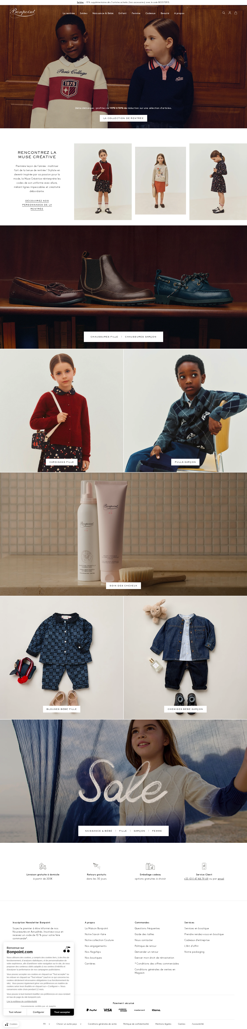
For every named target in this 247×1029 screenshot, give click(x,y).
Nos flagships (93, 952)
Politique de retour (146, 946)
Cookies (181, 1024)
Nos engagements (96, 946)
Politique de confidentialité (136, 1024)
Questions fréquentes (147, 928)
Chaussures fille (104, 337)
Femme (136, 13)
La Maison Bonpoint (96, 928)
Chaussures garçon (140, 337)
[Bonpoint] (23, 13)
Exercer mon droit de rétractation (154, 958)
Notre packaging (194, 952)
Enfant (122, 13)
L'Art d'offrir (191, 946)
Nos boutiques (93, 958)
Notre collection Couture (99, 940)
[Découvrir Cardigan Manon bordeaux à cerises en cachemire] (103, 181)
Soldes (83, 13)
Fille (123, 831)
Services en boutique (196, 928)
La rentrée (69, 13)
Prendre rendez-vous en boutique (204, 934)
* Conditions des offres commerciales (157, 964)
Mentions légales (163, 1024)
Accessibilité (198, 1024)
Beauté (165, 13)
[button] (223, 13)
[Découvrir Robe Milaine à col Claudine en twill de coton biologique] (218, 181)
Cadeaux (151, 13)
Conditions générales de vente (102, 1024)
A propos (179, 13)
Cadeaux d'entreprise (197, 940)
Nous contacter (144, 940)
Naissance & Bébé (102, 13)
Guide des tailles (144, 934)
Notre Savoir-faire (95, 934)
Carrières (90, 964)
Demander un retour (146, 952)
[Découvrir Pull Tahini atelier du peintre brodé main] (160, 181)
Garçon (139, 831)
